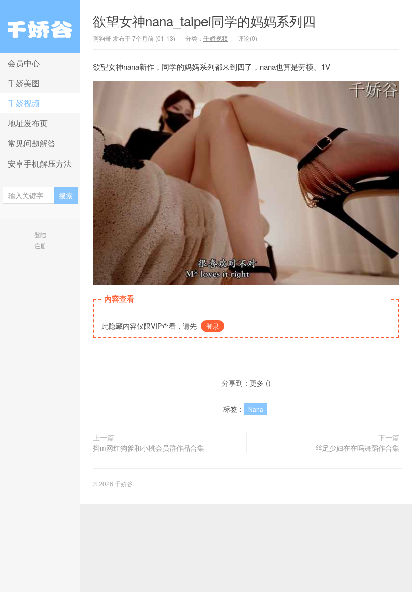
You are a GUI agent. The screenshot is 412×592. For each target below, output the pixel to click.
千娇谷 (40, 26)
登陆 (40, 234)
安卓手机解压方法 (40, 163)
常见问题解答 (32, 143)
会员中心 (24, 63)
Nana (255, 409)
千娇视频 (24, 103)
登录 (212, 326)
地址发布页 (28, 123)
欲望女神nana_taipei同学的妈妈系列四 (204, 20)
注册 (40, 245)
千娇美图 (24, 83)
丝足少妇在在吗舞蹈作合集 (357, 447)
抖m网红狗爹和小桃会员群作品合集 (148, 447)
